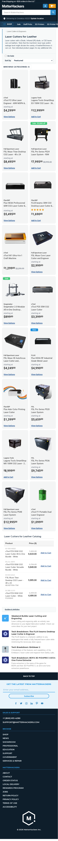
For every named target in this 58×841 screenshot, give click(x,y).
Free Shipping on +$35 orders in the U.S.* (18, 1)
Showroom (9, 742)
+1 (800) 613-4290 (11, 718)
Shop (5, 734)
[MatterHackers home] (13, 6)
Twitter (21, 703)
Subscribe (29, 696)
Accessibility (10, 807)
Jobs (5, 792)
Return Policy (10, 795)
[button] (29, 18)
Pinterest (36, 703)
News (6, 738)
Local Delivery (11, 784)
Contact (7, 777)
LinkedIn (31, 703)
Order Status (10, 780)
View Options (9, 117)
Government (10, 757)
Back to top (29, 676)
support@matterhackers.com (21, 722)
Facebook (15, 703)
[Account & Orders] (45, 6)
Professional (10, 746)
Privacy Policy (11, 799)
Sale (18, 24)
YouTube (42, 703)
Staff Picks (27, 24)
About (6, 773)
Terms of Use (10, 803)
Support (7, 753)
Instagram (26, 703)
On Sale (10, 56)
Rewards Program (13, 788)
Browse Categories (15, 67)
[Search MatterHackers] (53, 12)
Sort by (8, 60)
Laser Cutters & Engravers (16, 31)
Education (8, 749)
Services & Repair (12, 761)
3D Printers (39, 24)
